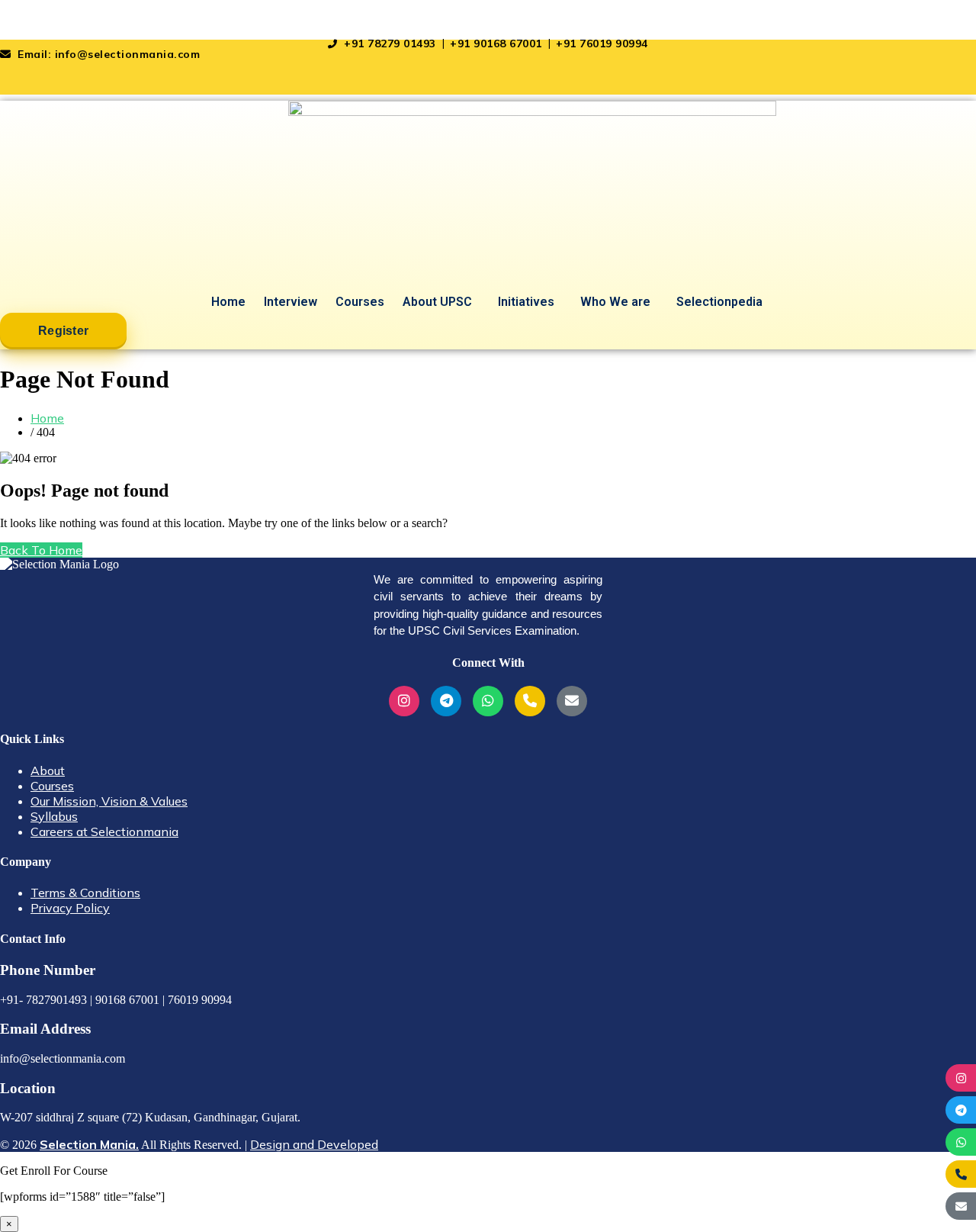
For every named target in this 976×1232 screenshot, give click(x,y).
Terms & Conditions (85, 892)
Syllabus (54, 816)
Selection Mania (45, 19)
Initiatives (526, 301)
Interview (290, 301)
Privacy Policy (70, 907)
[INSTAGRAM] (961, 1078)
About (47, 770)
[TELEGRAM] (961, 1110)
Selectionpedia (719, 301)
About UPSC (437, 301)
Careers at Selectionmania (104, 831)
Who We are (615, 301)
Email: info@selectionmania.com (107, 54)
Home (228, 301)
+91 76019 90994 (602, 43)
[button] (441, 302)
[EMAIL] (961, 1206)
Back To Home (41, 550)
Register (63, 330)
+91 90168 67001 (497, 43)
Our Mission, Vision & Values (109, 801)
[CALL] (961, 1174)
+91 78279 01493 (390, 43)
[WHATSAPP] (961, 1142)
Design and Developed (314, 1144)
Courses (360, 301)
